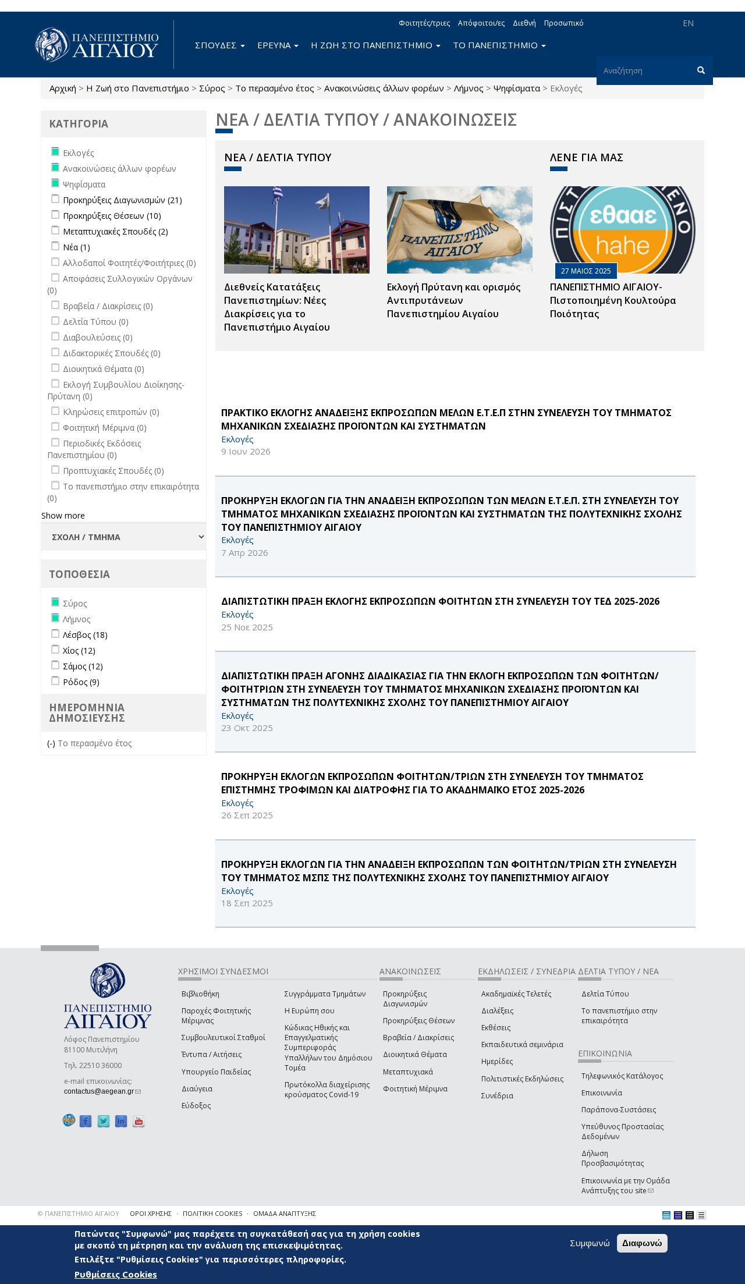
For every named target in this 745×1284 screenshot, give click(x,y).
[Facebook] (85, 1121)
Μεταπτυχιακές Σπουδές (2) (115, 231)
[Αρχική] (103, 44)
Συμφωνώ (590, 1242)
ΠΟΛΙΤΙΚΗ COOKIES (212, 1213)
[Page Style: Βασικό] (666, 1215)
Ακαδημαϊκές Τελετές (516, 994)
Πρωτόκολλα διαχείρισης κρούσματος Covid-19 (327, 1089)
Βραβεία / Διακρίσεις (418, 1037)
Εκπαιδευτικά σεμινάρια (522, 1044)
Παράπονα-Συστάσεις (618, 1110)
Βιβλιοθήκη (200, 994)
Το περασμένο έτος (274, 88)
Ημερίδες (497, 1061)
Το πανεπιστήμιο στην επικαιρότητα (619, 1016)
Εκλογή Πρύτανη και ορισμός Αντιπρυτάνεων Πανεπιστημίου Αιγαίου (453, 300)
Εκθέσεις (495, 1028)
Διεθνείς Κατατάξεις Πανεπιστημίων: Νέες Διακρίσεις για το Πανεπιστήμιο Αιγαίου (277, 307)
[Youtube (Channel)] (138, 1121)
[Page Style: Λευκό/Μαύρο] (689, 1215)
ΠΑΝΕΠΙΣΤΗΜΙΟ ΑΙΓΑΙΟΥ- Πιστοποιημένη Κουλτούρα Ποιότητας (613, 300)
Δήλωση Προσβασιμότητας (612, 1158)
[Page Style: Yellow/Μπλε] (678, 1215)
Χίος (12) (79, 650)
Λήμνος (469, 88)
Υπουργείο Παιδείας (216, 1072)
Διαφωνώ (642, 1243)
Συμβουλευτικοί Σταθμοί (223, 1037)
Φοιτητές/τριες (424, 23)
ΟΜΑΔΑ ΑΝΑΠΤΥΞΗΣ (284, 1213)
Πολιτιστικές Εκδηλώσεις (522, 1079)
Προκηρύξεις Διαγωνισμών (405, 999)
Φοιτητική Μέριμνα (415, 1089)
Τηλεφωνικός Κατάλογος (622, 1076)
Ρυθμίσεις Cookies (115, 1274)
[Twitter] (103, 1121)
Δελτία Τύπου (605, 994)
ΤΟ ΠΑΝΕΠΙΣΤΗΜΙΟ (496, 45)
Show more (63, 515)
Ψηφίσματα (517, 88)
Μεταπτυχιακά (408, 1072)
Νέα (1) (76, 247)
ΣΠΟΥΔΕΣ (217, 45)
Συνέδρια (497, 1096)
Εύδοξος (196, 1106)
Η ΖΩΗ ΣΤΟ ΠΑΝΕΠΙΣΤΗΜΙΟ (373, 45)
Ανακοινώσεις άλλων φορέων (384, 88)
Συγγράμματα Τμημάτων (325, 994)
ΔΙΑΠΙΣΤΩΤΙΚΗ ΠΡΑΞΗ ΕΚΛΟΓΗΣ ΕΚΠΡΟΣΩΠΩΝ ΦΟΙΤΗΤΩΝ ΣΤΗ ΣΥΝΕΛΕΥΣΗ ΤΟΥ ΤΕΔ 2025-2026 (440, 601)
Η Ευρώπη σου (310, 1011)
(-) (52, 743)
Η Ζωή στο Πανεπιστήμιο (137, 88)
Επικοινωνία (601, 1093)
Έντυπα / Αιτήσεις (212, 1054)
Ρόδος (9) (81, 681)
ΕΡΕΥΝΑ (275, 45)
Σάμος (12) (83, 666)
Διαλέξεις (497, 1011)
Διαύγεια (197, 1089)
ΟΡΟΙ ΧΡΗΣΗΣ (151, 1213)
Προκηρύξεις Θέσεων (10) (112, 215)
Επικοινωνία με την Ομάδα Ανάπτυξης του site (625, 1186)
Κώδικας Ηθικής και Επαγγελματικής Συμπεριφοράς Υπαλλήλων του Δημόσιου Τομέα (328, 1048)
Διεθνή (524, 23)
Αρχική (62, 88)
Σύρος (212, 88)
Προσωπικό (564, 23)
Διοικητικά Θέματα (415, 1054)
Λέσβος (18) (85, 634)
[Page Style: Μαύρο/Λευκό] (701, 1215)
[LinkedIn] (121, 1121)
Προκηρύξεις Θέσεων (419, 1021)
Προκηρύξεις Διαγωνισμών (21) (122, 199)
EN (688, 23)
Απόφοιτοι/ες (481, 23)
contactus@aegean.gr (102, 1091)
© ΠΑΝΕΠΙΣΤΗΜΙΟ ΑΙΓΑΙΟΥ (78, 1213)
